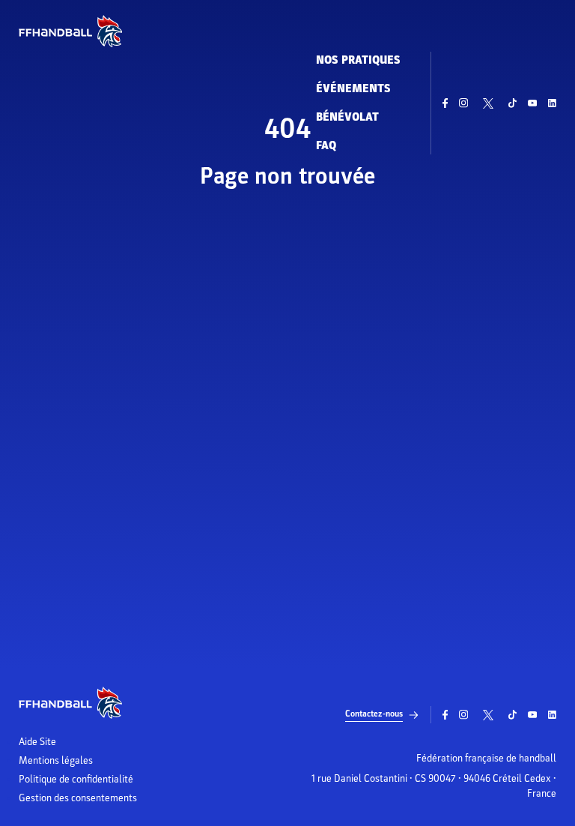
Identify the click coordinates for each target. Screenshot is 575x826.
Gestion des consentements (78, 798)
